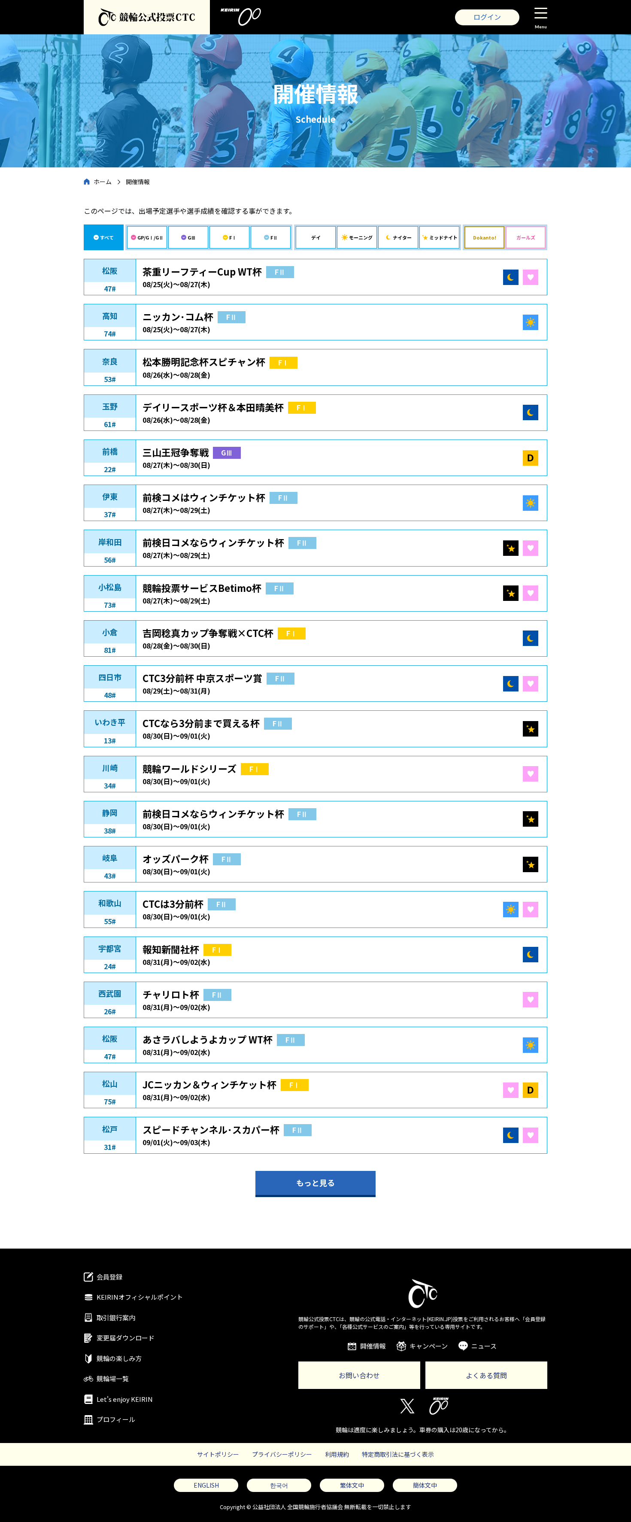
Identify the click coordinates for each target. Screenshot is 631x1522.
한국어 (279, 1485)
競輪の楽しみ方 (119, 1358)
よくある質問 (486, 1375)
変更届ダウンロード (126, 1337)
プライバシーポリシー (282, 1454)
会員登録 (109, 1276)
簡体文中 (425, 1485)
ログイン (487, 17)
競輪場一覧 (113, 1378)
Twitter (406, 1406)
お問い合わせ (359, 1375)
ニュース (484, 1345)
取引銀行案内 (116, 1317)
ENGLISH (206, 1485)
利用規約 (337, 1454)
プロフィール (116, 1419)
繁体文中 (352, 1485)
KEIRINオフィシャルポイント (140, 1296)
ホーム (103, 181)
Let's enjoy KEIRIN (125, 1399)
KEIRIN (439, 1406)
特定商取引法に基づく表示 (398, 1454)
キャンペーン (429, 1345)
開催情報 (373, 1345)
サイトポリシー (218, 1454)
